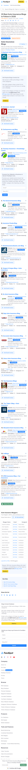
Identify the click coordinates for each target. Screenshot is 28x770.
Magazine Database (6, 693)
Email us (5, 100)
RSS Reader (4, 720)
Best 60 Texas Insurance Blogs (10, 584)
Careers (6, 670)
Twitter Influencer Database (8, 707)
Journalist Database (6, 696)
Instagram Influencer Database (9, 704)
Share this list (5, 592)
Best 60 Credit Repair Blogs (10, 585)
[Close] (27, 758)
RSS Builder (4, 741)
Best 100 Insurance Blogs (9, 582)
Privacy (3, 675)
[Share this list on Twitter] (8, 20)
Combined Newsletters (7, 733)
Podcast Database (6, 691)
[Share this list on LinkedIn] (10, 20)
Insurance (6, 5)
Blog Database (5, 688)
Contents (21, 18)
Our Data (3, 667)
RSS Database (4, 685)
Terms (2, 678)
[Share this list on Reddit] (13, 20)
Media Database (5, 722)
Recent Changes (5, 756)
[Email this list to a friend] (15, 20)
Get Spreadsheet (19, 517)
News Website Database (7, 701)
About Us (3, 664)
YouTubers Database (6, 699)
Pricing (21, 1)
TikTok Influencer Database (8, 709)
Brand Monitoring (5, 730)
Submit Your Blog (6, 38)
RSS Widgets (4, 735)
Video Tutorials (5, 751)
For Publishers (4, 717)
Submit (5, 194)
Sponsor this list (16, 38)
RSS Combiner (4, 738)
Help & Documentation (7, 754)
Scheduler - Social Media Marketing (10, 743)
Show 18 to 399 (8, 504)
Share (2, 20)
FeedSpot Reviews (6, 672)
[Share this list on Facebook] (5, 20)
